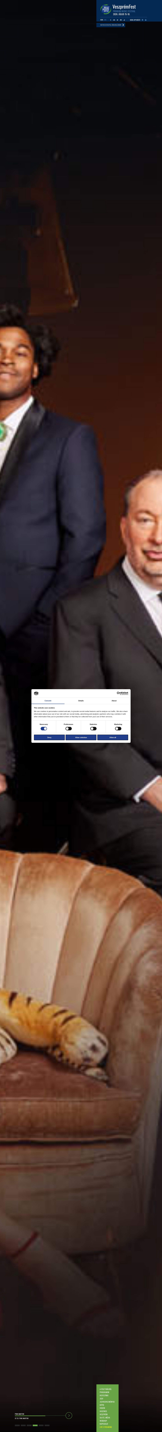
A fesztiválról (106, 1389)
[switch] (68, 728)
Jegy (101, 1398)
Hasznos (103, 1411)
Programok (104, 1392)
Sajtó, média (105, 1417)
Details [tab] (81, 701)
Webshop (103, 1420)
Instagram (120, 20)
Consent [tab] (48, 701)
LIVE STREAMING (106, 1427)
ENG (105, 20)
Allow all (112, 737)
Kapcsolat (104, 1424)
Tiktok (124, 20)
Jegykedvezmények (107, 1401)
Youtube (114, 20)
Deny (49, 737)
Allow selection (81, 737)
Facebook (110, 20)
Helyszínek (104, 1395)
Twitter (117, 20)
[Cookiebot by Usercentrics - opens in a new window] (118, 693)
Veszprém (103, 1414)
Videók (102, 1408)
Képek (102, 1405)
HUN (101, 20)
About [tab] (114, 701)
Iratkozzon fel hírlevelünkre (110, 25)
